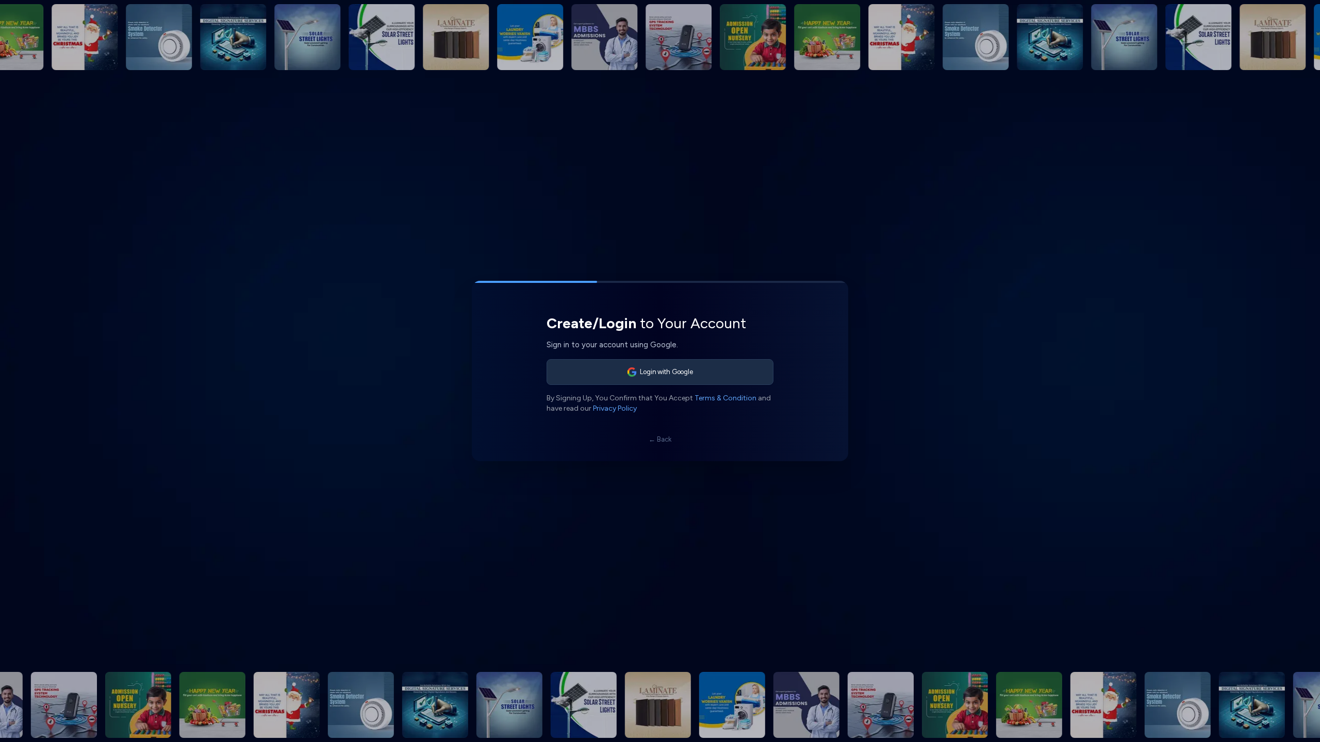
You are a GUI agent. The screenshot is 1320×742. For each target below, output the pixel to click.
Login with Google (666, 372)
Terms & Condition (725, 398)
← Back (660, 439)
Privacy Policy (615, 408)
